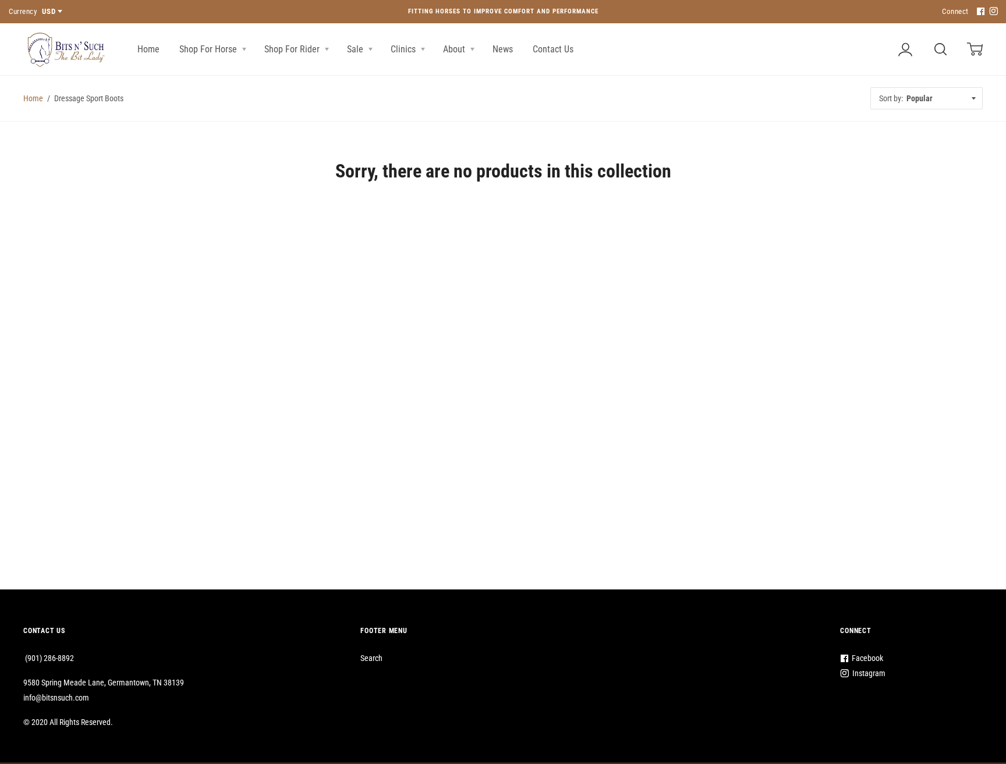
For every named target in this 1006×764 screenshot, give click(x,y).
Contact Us (553, 49)
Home (148, 49)
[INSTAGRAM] (992, 12)
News (503, 49)
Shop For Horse (209, 49)
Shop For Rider (293, 49)
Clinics (404, 49)
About (455, 49)
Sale (356, 49)
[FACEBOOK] (979, 12)
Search (371, 658)
